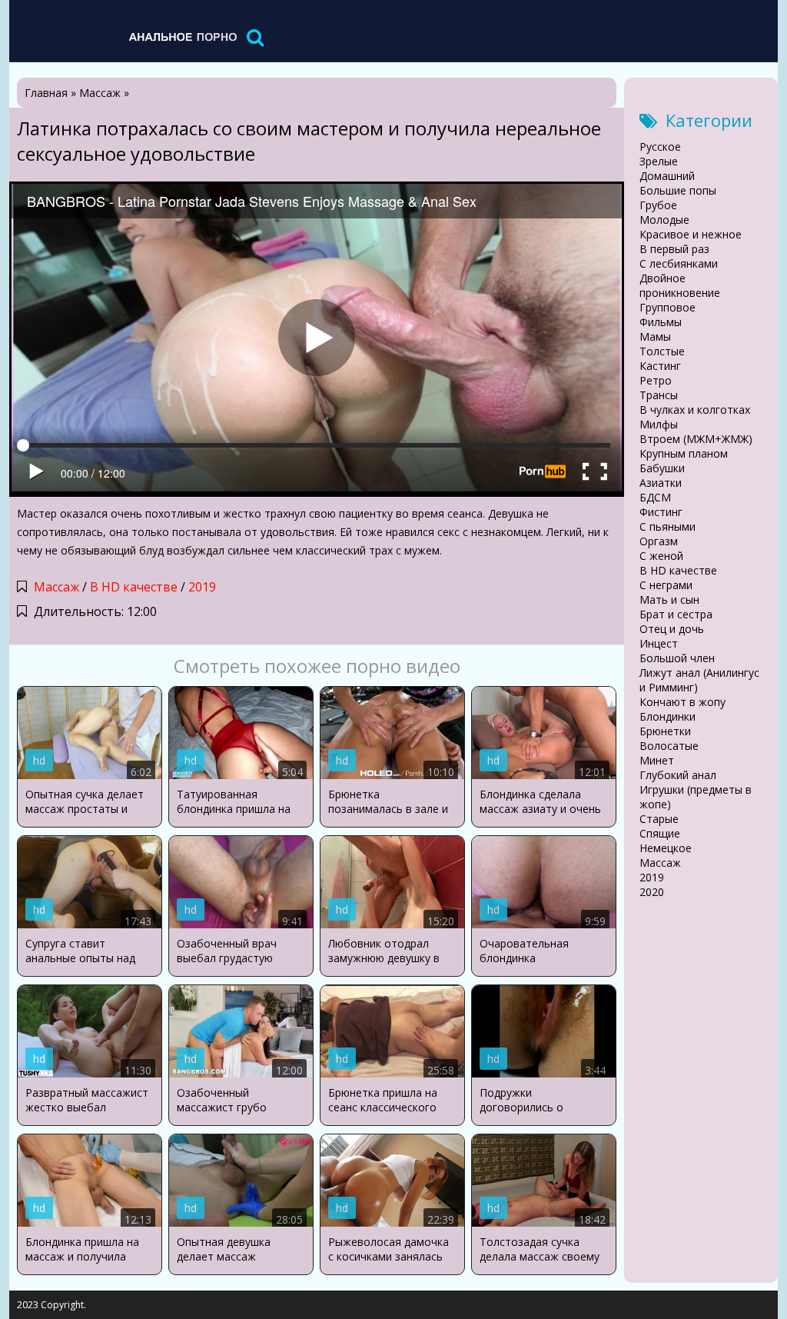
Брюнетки (665, 731)
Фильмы (660, 322)
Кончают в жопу (682, 701)
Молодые (664, 219)
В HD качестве (134, 586)
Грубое (658, 205)
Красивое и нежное (690, 234)
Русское (660, 146)
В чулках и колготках (694, 409)
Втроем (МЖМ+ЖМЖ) (695, 438)
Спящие (659, 833)
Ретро (655, 380)
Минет (656, 760)
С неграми (665, 585)
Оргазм (658, 541)
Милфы (658, 424)
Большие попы (677, 190)
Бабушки (662, 468)
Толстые (662, 351)
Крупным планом (683, 453)
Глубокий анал (677, 775)
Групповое (667, 307)
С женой (661, 555)
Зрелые (658, 161)
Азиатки (660, 482)
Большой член (677, 658)
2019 (202, 586)
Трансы (658, 395)
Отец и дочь (671, 628)
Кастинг (660, 365)
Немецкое (665, 848)
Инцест (658, 643)
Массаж (56, 586)
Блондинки (667, 716)
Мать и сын (669, 599)
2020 (651, 891)
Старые (659, 818)
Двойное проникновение (679, 285)
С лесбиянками (678, 263)
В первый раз (674, 248)
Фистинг (660, 512)
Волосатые (669, 745)
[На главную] (182, 37)
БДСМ (655, 497)
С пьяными (667, 526)
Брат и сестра (675, 614)
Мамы (655, 336)
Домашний (667, 175)
